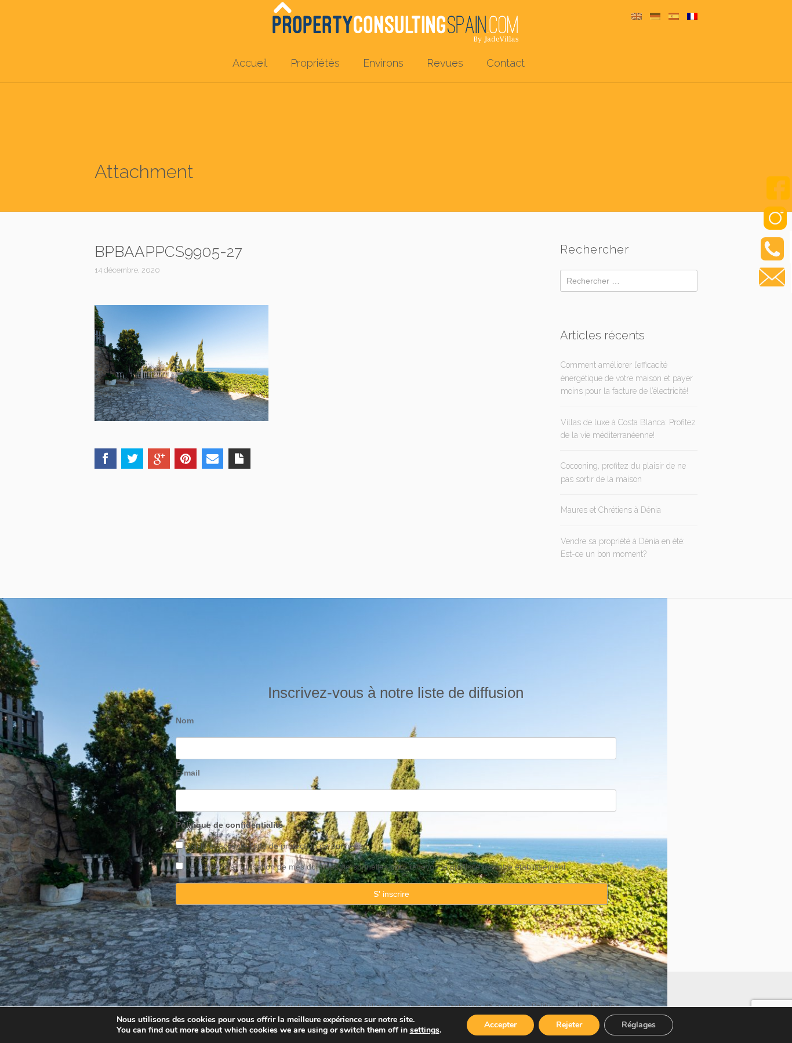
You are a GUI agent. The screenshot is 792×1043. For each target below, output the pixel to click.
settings (424, 1030)
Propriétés (315, 63)
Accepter (500, 1024)
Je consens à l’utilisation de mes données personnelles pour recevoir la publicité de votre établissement (376, 866)
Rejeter (569, 1024)
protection (297, 845)
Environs (383, 63)
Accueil (249, 63)
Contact (505, 63)
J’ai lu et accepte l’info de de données (274, 845)
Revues (445, 63)
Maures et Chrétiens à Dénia (611, 510)
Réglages (639, 1024)
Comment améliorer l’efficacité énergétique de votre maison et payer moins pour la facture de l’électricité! (627, 378)
